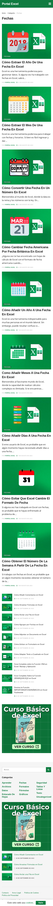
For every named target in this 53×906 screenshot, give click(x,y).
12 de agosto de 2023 (25, 267)
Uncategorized (43, 797)
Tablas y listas (40, 787)
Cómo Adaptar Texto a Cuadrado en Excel (31, 654)
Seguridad (41, 783)
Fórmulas (24, 790)
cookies (29, 903)
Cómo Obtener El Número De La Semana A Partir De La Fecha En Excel (24, 565)
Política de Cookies (31, 893)
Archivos (6, 786)
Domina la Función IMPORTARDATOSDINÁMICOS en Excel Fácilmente (30, 689)
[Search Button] (48, 769)
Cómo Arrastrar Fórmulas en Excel (28, 605)
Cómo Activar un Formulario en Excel (29, 644)
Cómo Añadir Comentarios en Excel (28, 595)
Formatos (24, 786)
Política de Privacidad (10, 895)
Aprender (6, 783)
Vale (40, 903)
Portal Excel (10, 3)
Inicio (4, 13)
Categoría (11, 13)
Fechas (19, 13)
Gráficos (23, 794)
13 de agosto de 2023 (25, 82)
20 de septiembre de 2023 (24, 598)
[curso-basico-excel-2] (26, 728)
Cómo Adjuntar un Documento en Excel (30, 634)
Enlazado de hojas (8, 795)
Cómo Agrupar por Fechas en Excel (28, 625)
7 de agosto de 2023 (24, 330)
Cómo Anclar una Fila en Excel (26, 615)
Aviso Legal (16, 893)
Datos (5, 790)
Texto (39, 793)
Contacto (5, 893)
